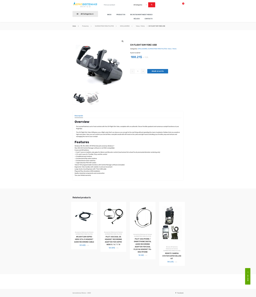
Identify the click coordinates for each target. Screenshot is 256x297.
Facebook (180, 293)
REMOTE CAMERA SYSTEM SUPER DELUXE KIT (171, 255)
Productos (85, 26)
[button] (122, 41)
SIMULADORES (125, 26)
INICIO (109, 15)
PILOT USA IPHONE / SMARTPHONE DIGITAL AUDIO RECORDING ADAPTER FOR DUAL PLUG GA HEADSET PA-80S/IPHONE (143, 245)
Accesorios (78, 232)
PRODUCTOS (120, 15)
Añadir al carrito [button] (85, 256)
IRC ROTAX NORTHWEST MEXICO (141, 15)
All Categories (86, 14)
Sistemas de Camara (87, 232)
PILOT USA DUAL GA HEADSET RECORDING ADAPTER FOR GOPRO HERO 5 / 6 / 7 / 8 (113, 240)
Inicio (74, 26)
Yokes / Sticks (140, 26)
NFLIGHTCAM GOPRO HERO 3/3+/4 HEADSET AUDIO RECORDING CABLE (84, 239)
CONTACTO (148, 19)
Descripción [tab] (79, 116)
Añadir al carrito (158, 71)
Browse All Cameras (172, 247)
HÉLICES (137, 19)
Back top (248, 278)
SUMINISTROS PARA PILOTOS (104, 26)
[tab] (79, 116)
